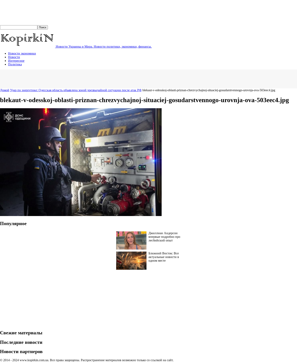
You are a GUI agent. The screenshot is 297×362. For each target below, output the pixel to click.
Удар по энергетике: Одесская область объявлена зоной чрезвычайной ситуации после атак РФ (76, 90)
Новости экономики (22, 53)
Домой (4, 90)
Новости (14, 57)
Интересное (16, 60)
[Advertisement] (73, 78)
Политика (15, 64)
